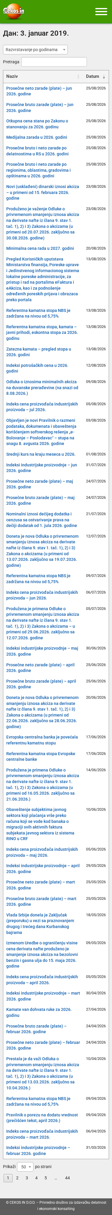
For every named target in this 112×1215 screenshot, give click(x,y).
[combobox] (35, 49)
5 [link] (46, 1177)
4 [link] (36, 1177)
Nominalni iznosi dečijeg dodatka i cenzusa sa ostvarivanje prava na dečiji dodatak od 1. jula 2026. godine (41, 520)
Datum (92, 76)
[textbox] (33, 49)
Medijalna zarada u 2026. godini (36, 137)
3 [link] (27, 1177)
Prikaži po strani (27, 1166)
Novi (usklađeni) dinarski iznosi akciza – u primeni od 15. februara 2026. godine (42, 192)
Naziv (12, 76)
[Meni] (101, 11)
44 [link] (67, 1177)
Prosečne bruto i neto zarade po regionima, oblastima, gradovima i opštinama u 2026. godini (38, 170)
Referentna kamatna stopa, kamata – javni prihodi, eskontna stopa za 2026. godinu (42, 332)
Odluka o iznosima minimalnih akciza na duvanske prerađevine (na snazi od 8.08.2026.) (42, 387)
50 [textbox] (23, 1166)
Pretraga (11, 61)
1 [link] (8, 1177)
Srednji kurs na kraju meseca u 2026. (41, 454)
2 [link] (17, 1177)
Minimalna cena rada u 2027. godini (40, 248)
